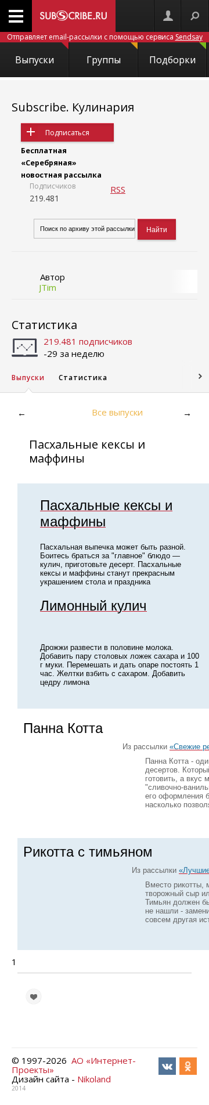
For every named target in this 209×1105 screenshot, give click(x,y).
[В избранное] (33, 996)
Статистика (44, 325)
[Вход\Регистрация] (167, 16)
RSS (117, 189)
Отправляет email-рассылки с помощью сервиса (105, 37)
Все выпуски (117, 412)
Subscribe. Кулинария (73, 107)
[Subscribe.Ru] (74, 16)
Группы (104, 59)
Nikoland (94, 1079)
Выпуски (34, 59)
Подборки (172, 59)
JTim (47, 287)
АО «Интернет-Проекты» (74, 1065)
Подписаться (67, 133)
